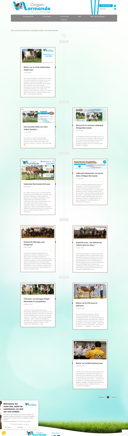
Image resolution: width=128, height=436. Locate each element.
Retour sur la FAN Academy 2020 (89, 363)
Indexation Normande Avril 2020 (37, 184)
